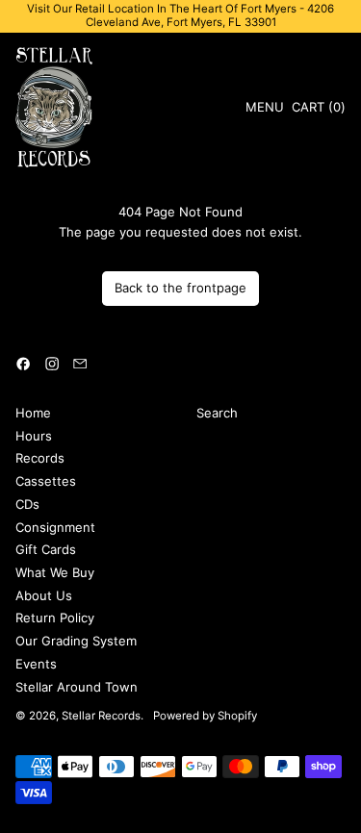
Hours (33, 435)
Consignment (55, 527)
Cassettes (45, 481)
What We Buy (54, 572)
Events (36, 663)
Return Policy (54, 617)
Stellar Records (101, 715)
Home (33, 412)
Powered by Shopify (205, 715)
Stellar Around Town (76, 686)
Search (217, 412)
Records (39, 458)
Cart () (318, 110)
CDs (27, 504)
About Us (43, 595)
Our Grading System (76, 640)
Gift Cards (45, 549)
